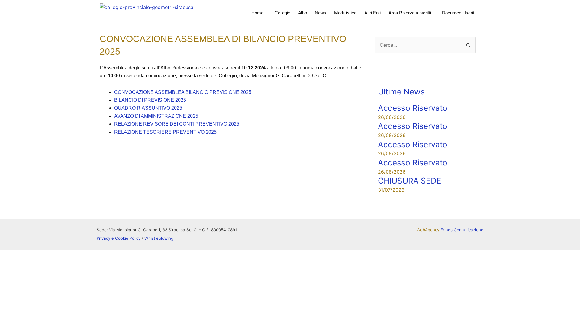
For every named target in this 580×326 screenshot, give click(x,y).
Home (257, 12)
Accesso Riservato (412, 108)
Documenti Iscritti (459, 12)
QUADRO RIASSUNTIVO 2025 (148, 107)
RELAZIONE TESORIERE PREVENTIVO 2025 (165, 132)
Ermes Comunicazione (461, 229)
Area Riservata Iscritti (409, 12)
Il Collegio (280, 12)
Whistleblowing (158, 238)
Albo (302, 12)
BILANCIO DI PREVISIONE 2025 (150, 100)
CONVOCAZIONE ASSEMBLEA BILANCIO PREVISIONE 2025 (182, 92)
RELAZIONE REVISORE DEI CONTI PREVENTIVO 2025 (176, 123)
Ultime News (401, 91)
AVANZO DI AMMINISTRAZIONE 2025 (156, 116)
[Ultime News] (385, 77)
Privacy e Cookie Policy (118, 238)
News (320, 12)
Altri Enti (372, 12)
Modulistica (345, 12)
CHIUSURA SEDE (409, 180)
